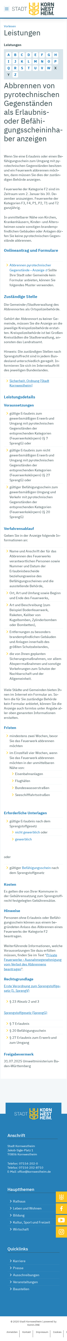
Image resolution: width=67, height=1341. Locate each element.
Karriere (19, 1261)
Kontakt (26, 1332)
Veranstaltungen (25, 1282)
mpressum (42, 1332)
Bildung (19, 1215)
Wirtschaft (21, 1229)
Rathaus (19, 1201)
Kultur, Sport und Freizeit (31, 1222)
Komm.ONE (33, 1324)
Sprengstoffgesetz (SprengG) (25, 1013)
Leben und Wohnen (27, 1208)
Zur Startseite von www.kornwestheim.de (33, 9)
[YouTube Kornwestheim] (61, 1220)
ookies (57, 1332)
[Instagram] (61, 1231)
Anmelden (12, 1332)
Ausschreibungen (26, 1275)
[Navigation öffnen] (7, 9)
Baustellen (21, 1289)
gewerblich (23, 839)
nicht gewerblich (27, 832)
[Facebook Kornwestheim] (61, 1208)
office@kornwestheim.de (34, 1171)
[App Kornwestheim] (61, 1196)
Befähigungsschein (36, 868)
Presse (18, 1268)
